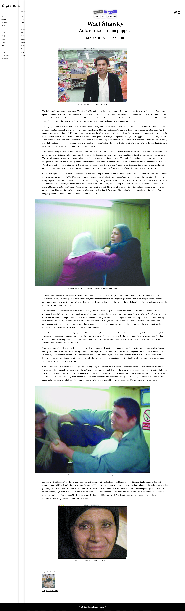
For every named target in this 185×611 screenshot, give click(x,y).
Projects (4, 36)
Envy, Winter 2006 (50, 590)
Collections (5, 26)
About (4, 39)
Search (4, 52)
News (3, 32)
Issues (4, 16)
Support (4, 42)
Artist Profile (112, 12)
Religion (97, 16)
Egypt (103, 16)
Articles (4, 19)
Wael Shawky (112, 16)
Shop (3, 45)
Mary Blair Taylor (105, 37)
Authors (4, 23)
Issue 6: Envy (98, 12)
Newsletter (5, 55)
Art (105, 12)
